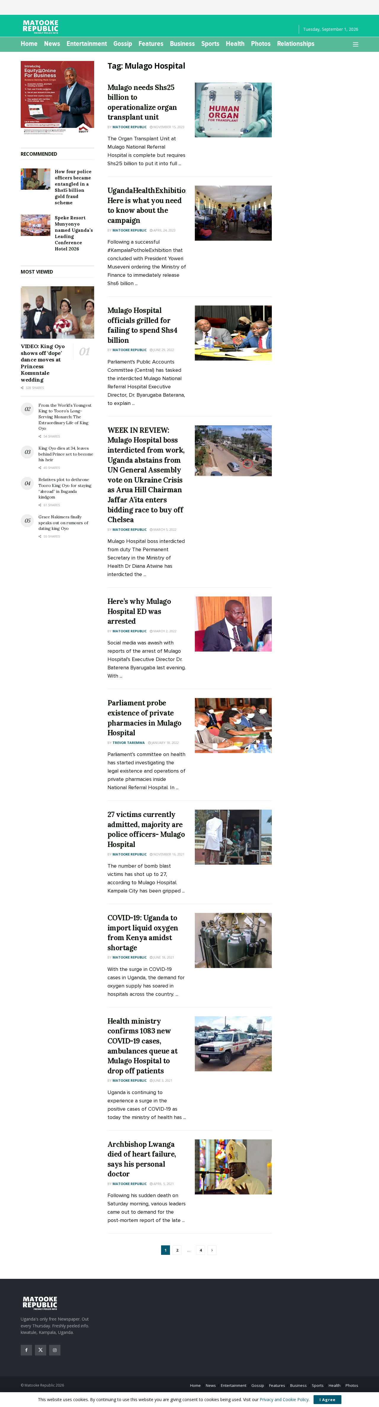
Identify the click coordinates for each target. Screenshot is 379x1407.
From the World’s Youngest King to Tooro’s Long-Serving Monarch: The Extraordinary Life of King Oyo (64, 417)
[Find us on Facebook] (26, 1350)
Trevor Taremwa (129, 742)
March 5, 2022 (164, 529)
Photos (261, 43)
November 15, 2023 (168, 127)
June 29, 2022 (163, 350)
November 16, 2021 (168, 854)
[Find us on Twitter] (40, 1350)
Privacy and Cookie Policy (284, 1399)
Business (182, 43)
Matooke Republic (130, 127)
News (52, 43)
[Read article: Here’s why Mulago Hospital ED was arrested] (233, 624)
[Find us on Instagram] (54, 1350)
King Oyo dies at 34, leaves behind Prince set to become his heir (65, 454)
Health (235, 43)
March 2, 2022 (164, 631)
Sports (210, 43)
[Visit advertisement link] (57, 98)
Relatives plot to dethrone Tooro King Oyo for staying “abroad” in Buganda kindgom (64, 488)
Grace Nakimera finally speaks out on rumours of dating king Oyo (63, 522)
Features (151, 43)
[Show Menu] (355, 44)
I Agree (327, 1399)
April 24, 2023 (164, 230)
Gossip (122, 43)
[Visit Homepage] (41, 27)
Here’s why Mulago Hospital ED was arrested (139, 611)
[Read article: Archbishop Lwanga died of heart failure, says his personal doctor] (233, 1166)
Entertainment (87, 43)
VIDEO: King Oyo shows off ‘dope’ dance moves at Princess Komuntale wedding (43, 363)
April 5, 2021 (163, 1183)
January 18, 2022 (165, 742)
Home (29, 43)
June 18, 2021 (163, 957)
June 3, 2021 (162, 1080)
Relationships (295, 43)
